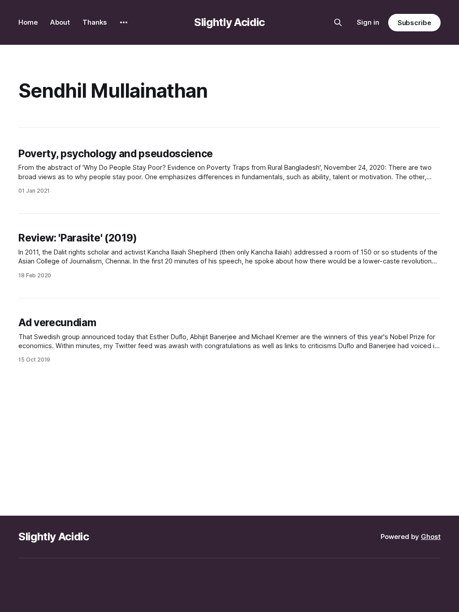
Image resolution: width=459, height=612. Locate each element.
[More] (124, 22)
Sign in (368, 22)
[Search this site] (338, 22)
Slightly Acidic (229, 22)
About (60, 22)
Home (28, 22)
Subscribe (414, 22)
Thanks (94, 22)
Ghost (431, 536)
